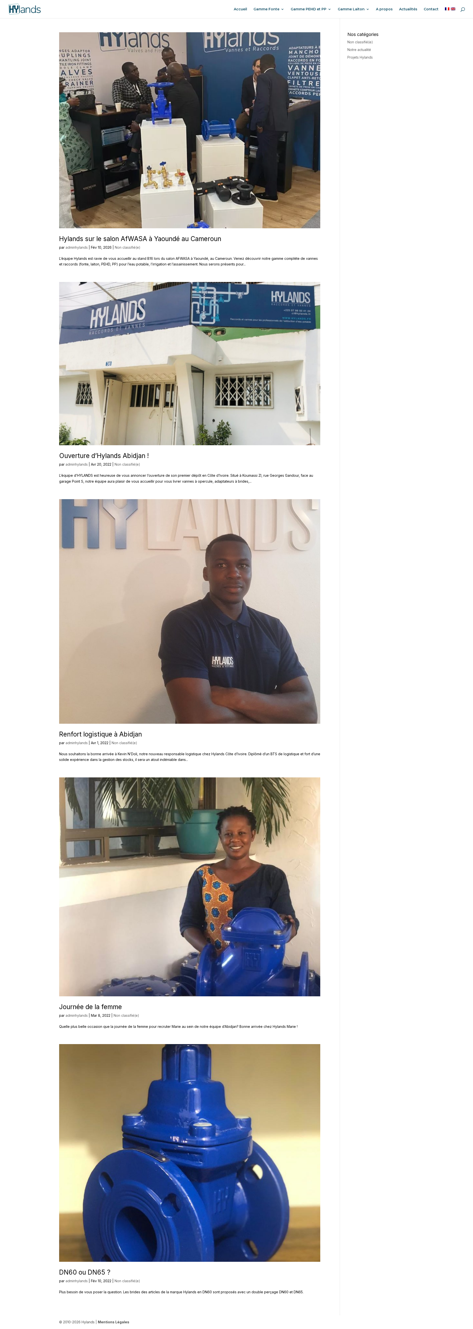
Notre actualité (359, 50)
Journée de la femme (90, 1007)
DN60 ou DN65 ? (84, 1272)
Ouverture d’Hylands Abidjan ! (104, 455)
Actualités (408, 9)
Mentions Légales (113, 1322)
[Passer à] (447, 12)
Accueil (240, 9)
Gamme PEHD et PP (308, 9)
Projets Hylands (360, 57)
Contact (431, 9)
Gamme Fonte (266, 9)
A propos (384, 9)
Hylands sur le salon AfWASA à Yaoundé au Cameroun (140, 239)
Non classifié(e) (127, 247)
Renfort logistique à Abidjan (100, 734)
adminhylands (77, 247)
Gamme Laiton (351, 9)
